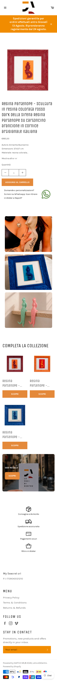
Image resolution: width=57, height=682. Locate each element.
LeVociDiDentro (40, 663)
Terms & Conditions (15, 602)
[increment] (22, 172)
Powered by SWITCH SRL (14, 663)
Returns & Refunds (14, 607)
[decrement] (5, 172)
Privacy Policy (11, 597)
